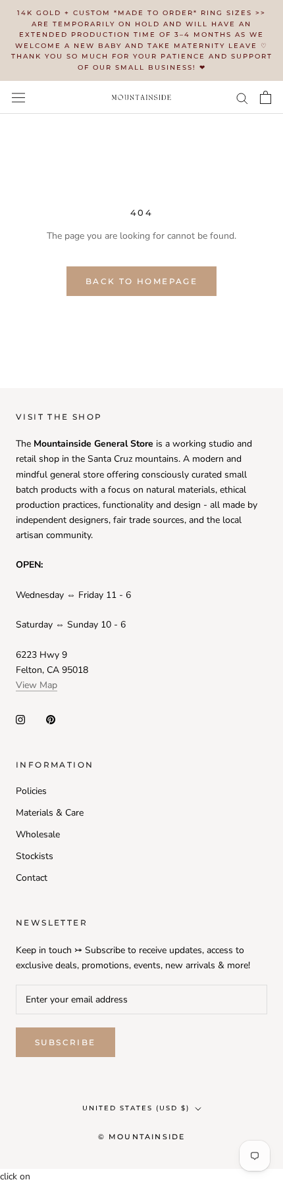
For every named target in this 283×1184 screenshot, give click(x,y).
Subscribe (65, 1042)
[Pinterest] (50, 719)
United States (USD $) (136, 1108)
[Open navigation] (18, 97)
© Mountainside (142, 1136)
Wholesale (38, 834)
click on (15, 1176)
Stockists (34, 856)
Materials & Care (50, 812)
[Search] (242, 97)
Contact (31, 878)
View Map (36, 685)
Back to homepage (141, 281)
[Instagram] (20, 719)
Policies (31, 791)
